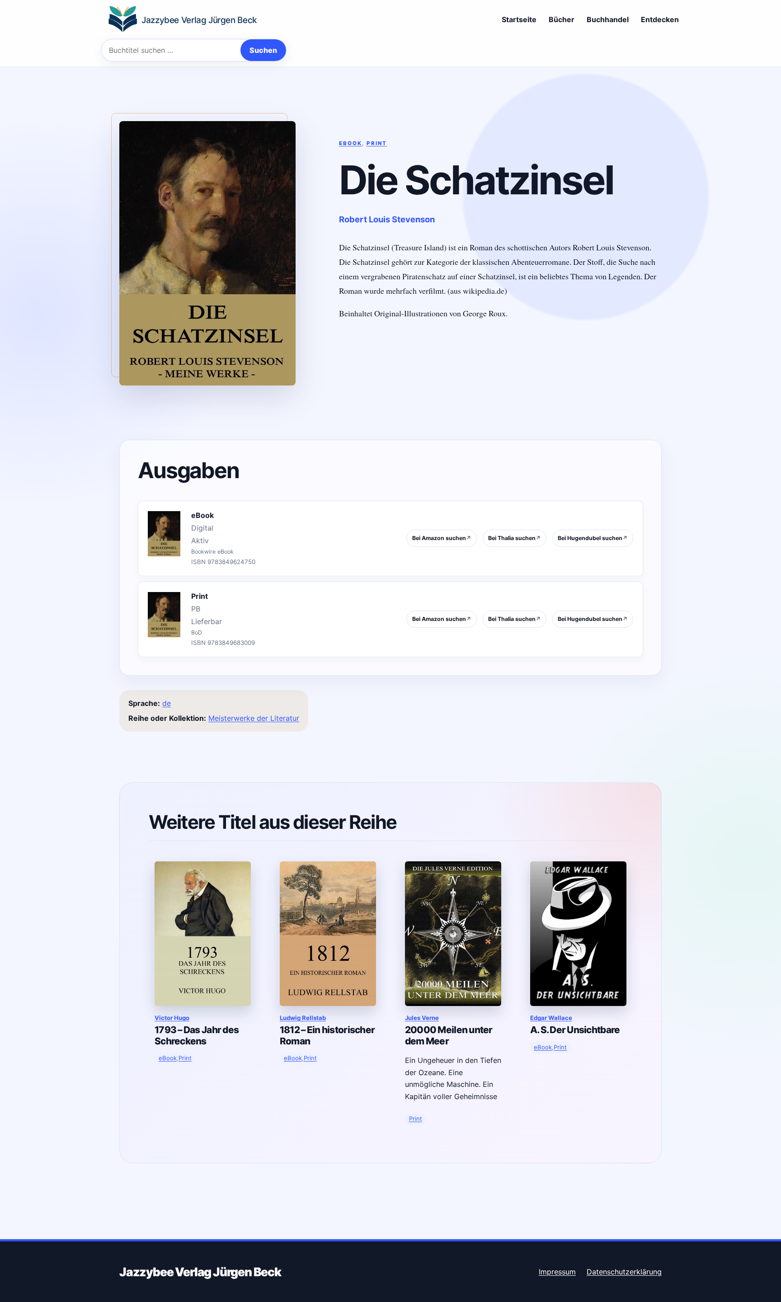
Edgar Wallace (551, 1017)
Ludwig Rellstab (303, 1017)
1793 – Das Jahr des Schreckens (197, 1035)
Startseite (519, 19)
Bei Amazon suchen (441, 538)
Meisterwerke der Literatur (253, 718)
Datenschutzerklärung (624, 1271)
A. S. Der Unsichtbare (575, 1029)
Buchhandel (608, 19)
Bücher (561, 19)
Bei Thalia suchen (514, 538)
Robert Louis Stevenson (387, 219)
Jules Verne (422, 1017)
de (166, 703)
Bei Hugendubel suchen (593, 538)
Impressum (557, 1271)
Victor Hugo (172, 1017)
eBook (350, 143)
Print (377, 143)
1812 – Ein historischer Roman (327, 1035)
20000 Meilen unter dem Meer (449, 1035)
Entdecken (660, 19)
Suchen (263, 50)
